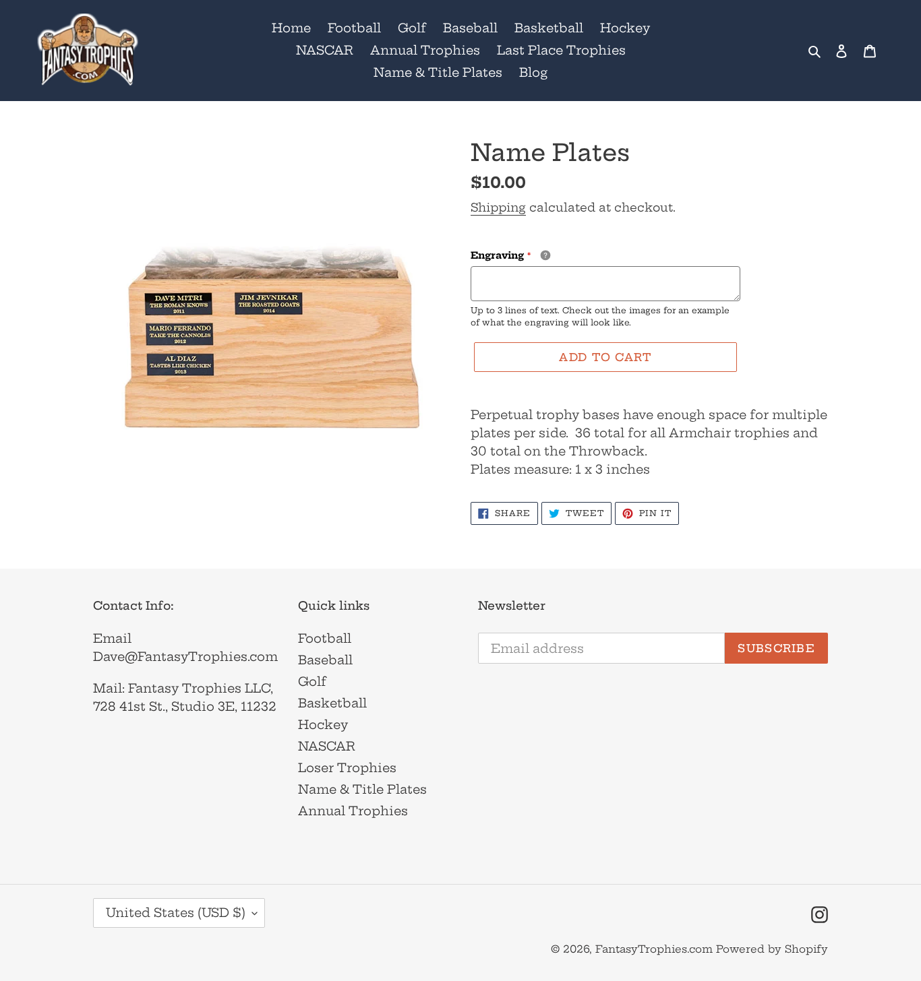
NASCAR (326, 746)
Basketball (332, 703)
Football (324, 638)
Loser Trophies (347, 768)
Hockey (323, 724)
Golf (312, 681)
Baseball (325, 660)
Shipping (498, 207)
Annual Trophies (353, 811)
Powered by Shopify (772, 949)
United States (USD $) (175, 912)
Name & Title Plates (362, 789)
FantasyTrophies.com (654, 949)
